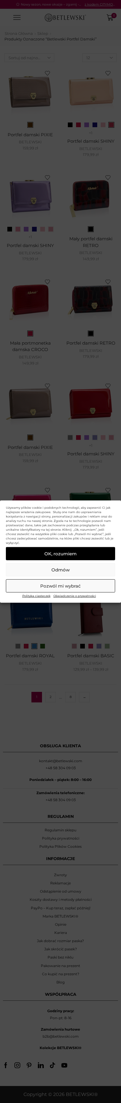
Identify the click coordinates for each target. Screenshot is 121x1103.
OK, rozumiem (60, 553)
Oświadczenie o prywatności (74, 596)
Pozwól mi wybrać (60, 585)
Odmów (60, 569)
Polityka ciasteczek (36, 596)
